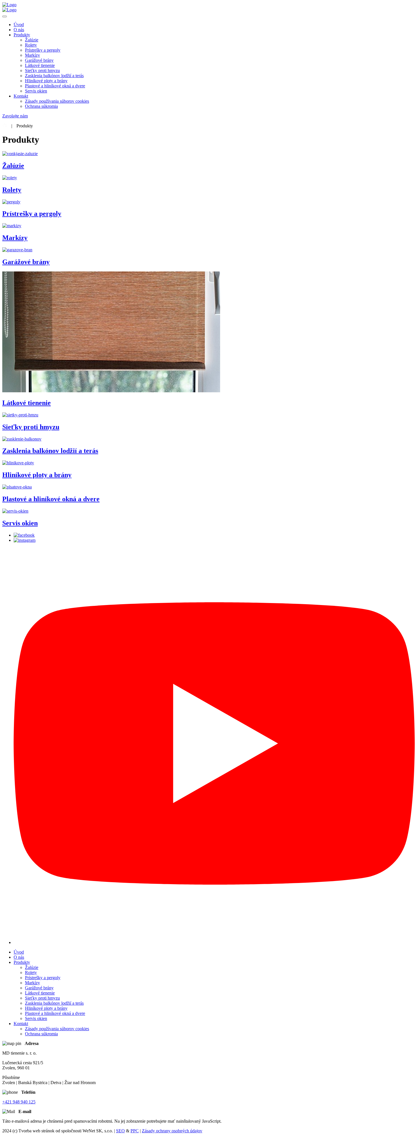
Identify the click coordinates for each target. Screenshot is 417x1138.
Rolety (31, 45)
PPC (134, 1130)
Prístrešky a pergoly (42, 50)
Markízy (32, 55)
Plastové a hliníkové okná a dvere (55, 85)
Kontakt (21, 96)
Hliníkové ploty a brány (46, 80)
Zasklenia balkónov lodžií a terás (54, 75)
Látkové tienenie (40, 65)
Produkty (22, 34)
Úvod (19, 24)
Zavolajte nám (15, 115)
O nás (19, 29)
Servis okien (36, 90)
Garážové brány (39, 60)
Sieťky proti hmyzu (42, 70)
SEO (120, 1130)
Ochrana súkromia (41, 106)
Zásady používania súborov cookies (57, 101)
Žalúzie (31, 39)
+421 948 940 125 (18, 1101)
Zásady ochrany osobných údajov (172, 1130)
